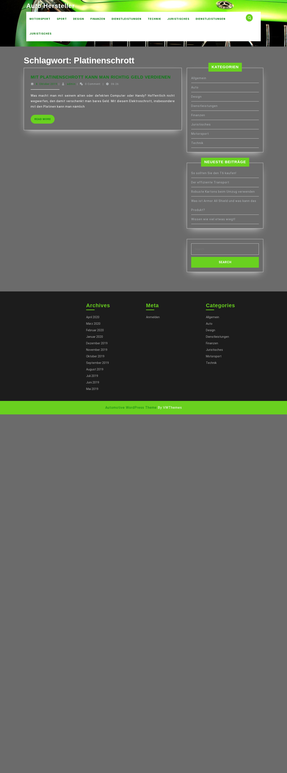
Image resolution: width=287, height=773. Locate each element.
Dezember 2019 (97, 343)
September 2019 (97, 362)
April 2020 (92, 317)
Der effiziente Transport (210, 182)
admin (71, 84)
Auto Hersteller (50, 5)
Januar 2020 (94, 336)
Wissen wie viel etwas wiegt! (213, 219)
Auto (195, 87)
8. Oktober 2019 (46, 84)
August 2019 (94, 369)
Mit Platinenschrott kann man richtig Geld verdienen (101, 77)
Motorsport (39, 18)
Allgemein (198, 78)
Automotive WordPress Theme (131, 408)
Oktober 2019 (95, 356)
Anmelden (153, 317)
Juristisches (178, 18)
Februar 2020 (95, 330)
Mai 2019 (92, 389)
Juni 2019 (92, 382)
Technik (154, 18)
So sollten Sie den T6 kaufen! (213, 173)
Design (78, 18)
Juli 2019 (92, 376)
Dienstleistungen (126, 18)
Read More (44, 120)
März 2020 (93, 323)
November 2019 (96, 349)
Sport (62, 18)
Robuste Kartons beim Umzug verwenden (223, 191)
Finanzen (97, 18)
